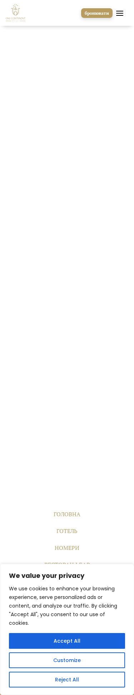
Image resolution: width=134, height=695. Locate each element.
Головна (67, 514)
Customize (67, 660)
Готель (67, 531)
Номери (67, 548)
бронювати (97, 13)
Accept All (67, 640)
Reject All (67, 679)
